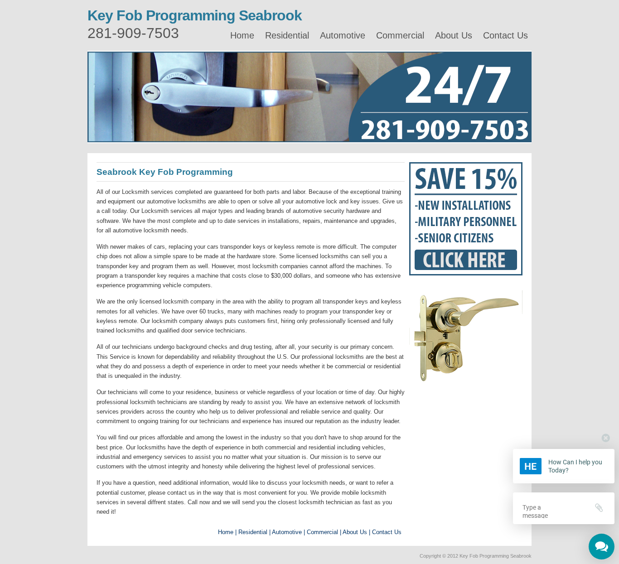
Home (242, 35)
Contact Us (505, 35)
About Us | (356, 532)
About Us (453, 35)
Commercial (400, 35)
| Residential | (253, 532)
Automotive (342, 35)
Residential (287, 35)
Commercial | (324, 532)
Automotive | (288, 532)
